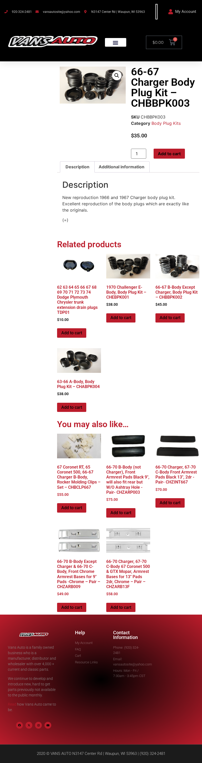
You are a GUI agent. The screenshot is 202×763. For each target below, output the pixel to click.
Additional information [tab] (121, 166)
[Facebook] (19, 725)
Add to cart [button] (71, 332)
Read (12, 704)
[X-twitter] (29, 725)
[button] (115, 42)
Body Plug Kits (166, 123)
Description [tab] (77, 166)
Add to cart (169, 153)
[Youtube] (47, 725)
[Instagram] (38, 725)
